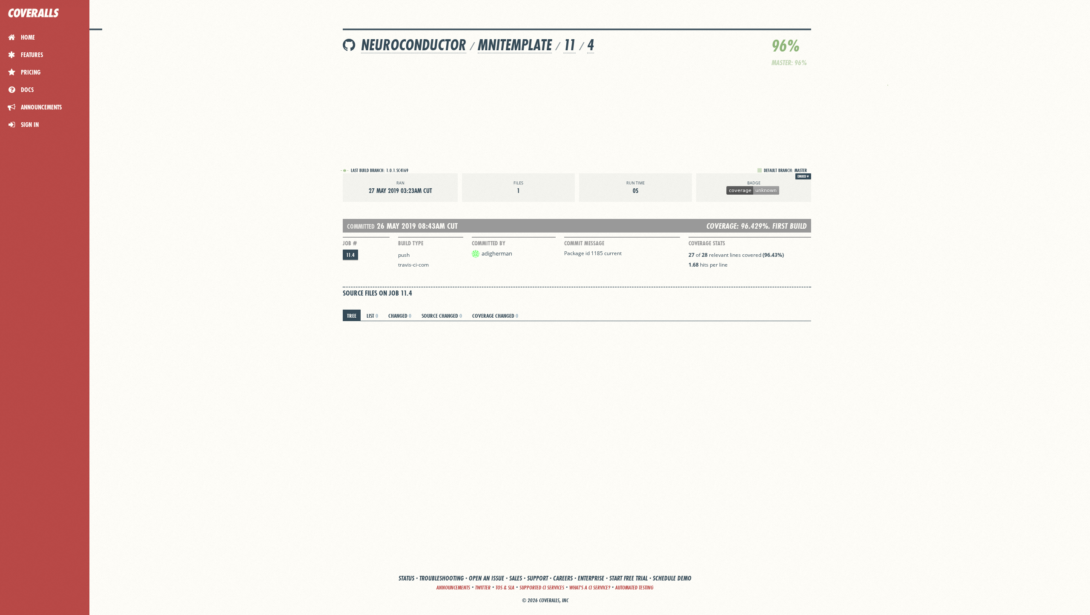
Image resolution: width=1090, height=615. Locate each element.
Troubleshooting (441, 578)
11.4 (350, 255)
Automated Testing (634, 587)
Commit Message (584, 243)
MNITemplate (515, 45)
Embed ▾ (803, 176)
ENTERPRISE (591, 578)
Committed (361, 226)
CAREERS (563, 578)
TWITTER (482, 587)
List (372, 315)
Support (537, 578)
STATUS (406, 578)
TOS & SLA (505, 587)
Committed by (488, 243)
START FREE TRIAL (628, 578)
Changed (399, 315)
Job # (350, 243)
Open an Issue (486, 578)
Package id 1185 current (593, 253)
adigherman (497, 253)
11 (569, 45)
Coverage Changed (495, 315)
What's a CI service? (589, 587)
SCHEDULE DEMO (672, 578)
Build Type (410, 243)
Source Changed (442, 315)
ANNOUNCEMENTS (453, 587)
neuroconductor (413, 45)
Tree (351, 315)
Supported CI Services (541, 587)
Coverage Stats (706, 243)
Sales (515, 578)
